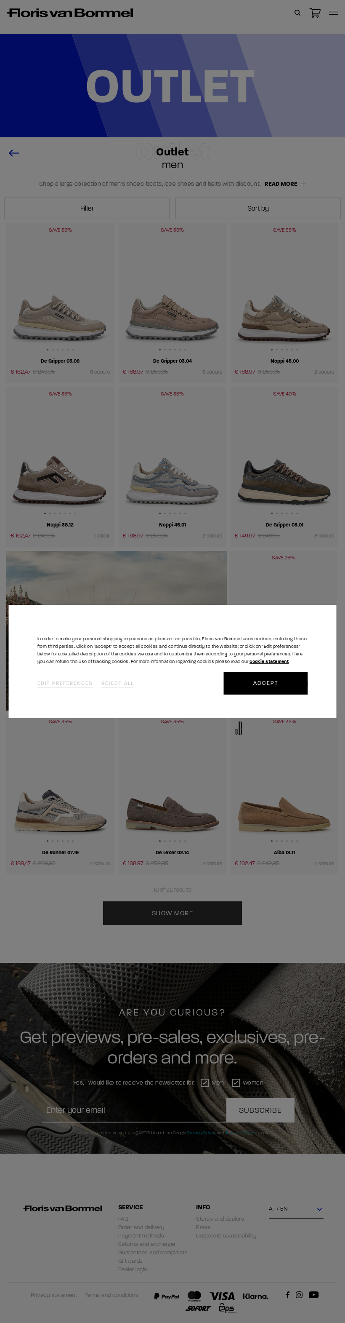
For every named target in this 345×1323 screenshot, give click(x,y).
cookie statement (269, 661)
